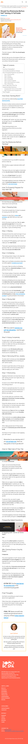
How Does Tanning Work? (9, 69)
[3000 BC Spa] (2, 2)
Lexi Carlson (7, 18)
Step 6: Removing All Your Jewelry (11, 82)
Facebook (3, 715)
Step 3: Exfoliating (8, 77)
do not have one (11, 441)
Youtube (3, 718)
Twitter (3, 717)
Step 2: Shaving (7, 76)
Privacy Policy (4, 693)
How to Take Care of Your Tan (10, 85)
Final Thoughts (6, 92)
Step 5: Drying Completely (10, 80)
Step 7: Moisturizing (8, 83)
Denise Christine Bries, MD (15, 19)
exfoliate (4, 217)
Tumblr (2, 722)
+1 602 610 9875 (7, 729)
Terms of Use (4, 694)
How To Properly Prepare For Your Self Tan (13, 72)
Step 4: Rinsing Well (8, 79)
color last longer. (12, 184)
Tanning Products (5, 708)
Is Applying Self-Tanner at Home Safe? (12, 88)
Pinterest (3, 720)
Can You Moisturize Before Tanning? (11, 71)
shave (16, 215)
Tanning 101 (4, 15)
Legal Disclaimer (5, 696)
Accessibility (4, 691)
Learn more (23, 7)
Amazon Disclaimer (5, 698)
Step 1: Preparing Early (9, 74)
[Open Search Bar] (22, 2)
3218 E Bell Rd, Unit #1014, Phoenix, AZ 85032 (14, 731)
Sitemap (3, 699)
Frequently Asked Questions (10, 87)
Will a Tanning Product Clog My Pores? (12, 90)
